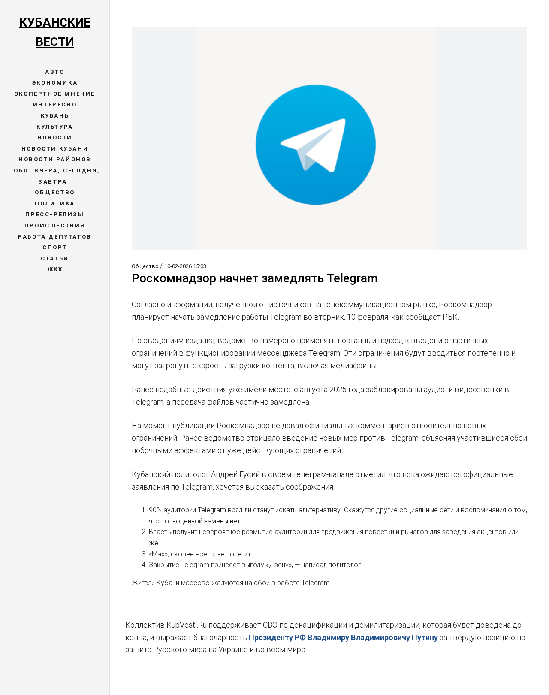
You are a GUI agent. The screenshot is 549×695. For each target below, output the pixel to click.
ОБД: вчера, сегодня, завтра (57, 176)
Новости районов (54, 159)
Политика (55, 203)
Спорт (54, 247)
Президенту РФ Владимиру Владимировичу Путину (343, 637)
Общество (55, 192)
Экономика (55, 82)
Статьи (55, 258)
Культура (54, 127)
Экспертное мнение (55, 94)
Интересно (55, 104)
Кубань (55, 115)
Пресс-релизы (54, 214)
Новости (54, 137)
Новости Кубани (54, 148)
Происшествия (54, 225)
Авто (54, 72)
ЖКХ (55, 269)
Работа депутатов (55, 236)
